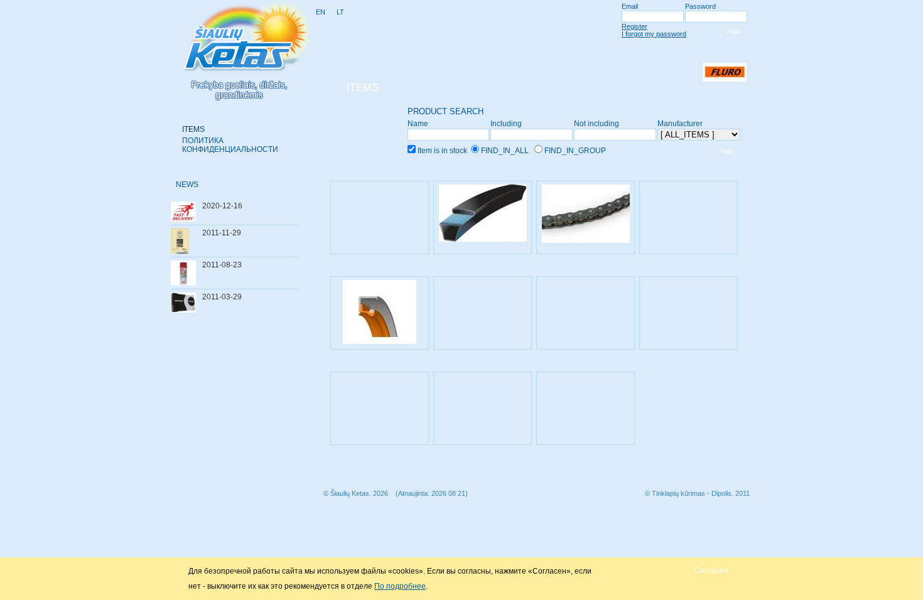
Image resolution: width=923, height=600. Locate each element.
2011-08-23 (222, 264)
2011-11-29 (221, 232)
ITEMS (193, 129)
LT (340, 12)
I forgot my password (654, 34)
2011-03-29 (222, 296)
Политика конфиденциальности (230, 145)
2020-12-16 (222, 205)
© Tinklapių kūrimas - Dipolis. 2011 (697, 493)
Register (634, 26)
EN (320, 12)
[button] (711, 570)
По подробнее (400, 586)
